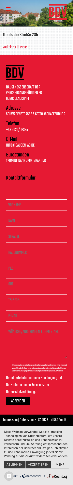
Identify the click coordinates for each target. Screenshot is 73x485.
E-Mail (11, 139)
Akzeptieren (38, 464)
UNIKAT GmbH (57, 420)
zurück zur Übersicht (16, 47)
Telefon (12, 124)
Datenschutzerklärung (20, 391)
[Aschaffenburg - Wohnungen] (58, 11)
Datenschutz (28, 420)
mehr (60, 464)
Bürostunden (17, 155)
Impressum (10, 420)
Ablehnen (14, 464)
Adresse (13, 108)
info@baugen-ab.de (20, 145)
